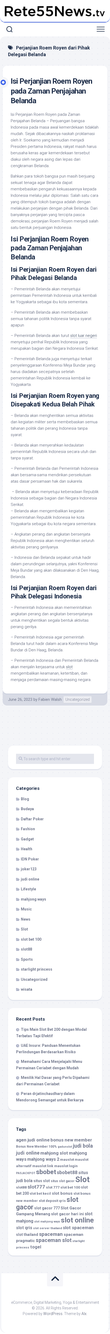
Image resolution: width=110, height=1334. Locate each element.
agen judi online (33, 1140)
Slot (24, 929)
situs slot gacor (62, 1181)
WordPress (52, 1314)
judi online (30, 879)
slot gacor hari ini (67, 1214)
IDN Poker (30, 859)
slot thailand (27, 1234)
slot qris (24, 1227)
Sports (27, 959)
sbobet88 (67, 1172)
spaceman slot (54, 1240)
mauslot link (42, 1166)
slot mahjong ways (47, 1221)
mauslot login (66, 1166)
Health (26, 849)
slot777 (36, 1187)
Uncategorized (77, 699)
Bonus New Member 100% (36, 1146)
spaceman (51, 1234)
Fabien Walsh (50, 699)
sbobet (46, 1172)
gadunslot (65, 1146)
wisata (26, 989)
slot (69, 666)
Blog (25, 799)
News (25, 919)
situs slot (41, 1181)
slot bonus (62, 1193)
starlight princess (36, 969)
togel (35, 1247)
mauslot (67, 1159)
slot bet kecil (40, 1193)
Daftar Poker (32, 819)
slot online (77, 1220)
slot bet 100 (31, 939)
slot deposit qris (52, 1201)
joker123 (29, 869)
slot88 (26, 949)
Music (26, 909)
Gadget (27, 839)
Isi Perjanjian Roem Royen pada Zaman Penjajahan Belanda (51, 91)
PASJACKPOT (25, 1173)
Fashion (28, 829)
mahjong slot (54, 1153)
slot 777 (53, 1187)
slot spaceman (78, 1227)
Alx (84, 1314)
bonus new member (71, 1140)
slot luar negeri (83, 335)
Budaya (27, 809)
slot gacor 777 (47, 1208)
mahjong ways (33, 899)
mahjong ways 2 (43, 1159)
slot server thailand (47, 1228)
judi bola (83, 1146)
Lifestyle (28, 889)
